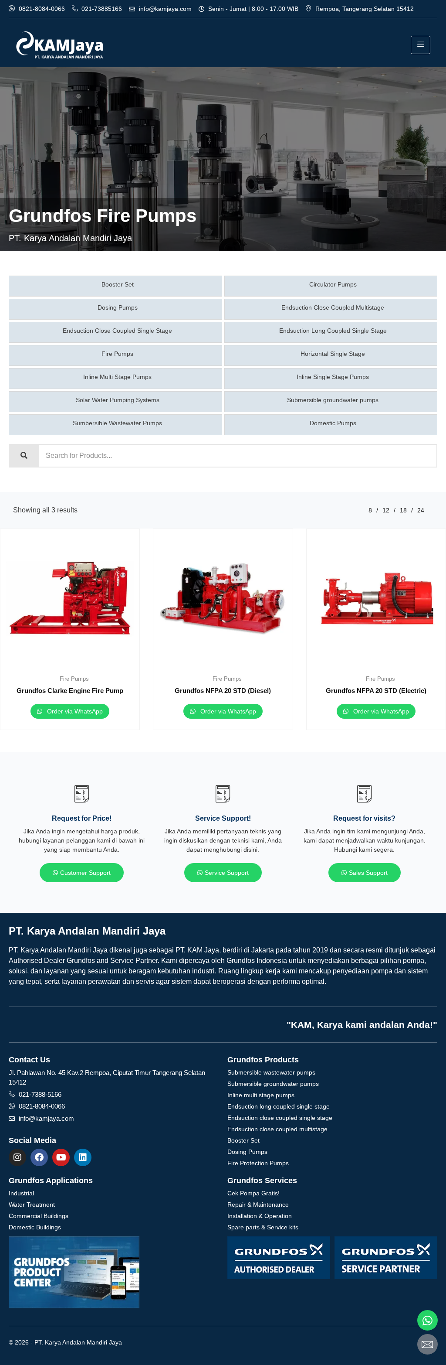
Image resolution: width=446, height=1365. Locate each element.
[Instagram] (17, 1157)
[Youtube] (61, 1157)
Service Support (227, 872)
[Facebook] (39, 1157)
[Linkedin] (82, 1157)
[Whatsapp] (427, 1320)
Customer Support (85, 872)
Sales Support (368, 872)
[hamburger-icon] (420, 45)
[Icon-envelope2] (427, 1344)
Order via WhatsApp (74, 711)
